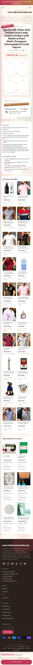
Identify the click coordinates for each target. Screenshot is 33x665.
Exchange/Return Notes (9, 156)
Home (2, 17)
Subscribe (8, 632)
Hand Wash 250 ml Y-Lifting (9, 196)
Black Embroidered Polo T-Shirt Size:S (8, 298)
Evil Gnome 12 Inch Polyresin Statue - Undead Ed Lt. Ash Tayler (8, 397)
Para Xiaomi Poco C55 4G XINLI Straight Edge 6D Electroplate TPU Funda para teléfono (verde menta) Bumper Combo (23, 518)
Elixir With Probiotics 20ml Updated (23, 323)
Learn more (25, 658)
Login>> (9, 469)
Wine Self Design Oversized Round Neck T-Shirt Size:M (9, 272)
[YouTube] (12, 563)
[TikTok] (16, 563)
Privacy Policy (6, 609)
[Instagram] (8, 563)
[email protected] (16, 167)
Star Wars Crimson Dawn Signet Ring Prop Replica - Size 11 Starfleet (23, 372)
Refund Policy (6, 606)
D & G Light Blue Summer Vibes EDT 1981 (22, 272)
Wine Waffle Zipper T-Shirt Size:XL (9, 348)
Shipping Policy (6, 615)
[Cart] (30, 8)
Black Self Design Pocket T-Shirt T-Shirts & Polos (23, 247)
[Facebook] (4, 563)
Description (6, 125)
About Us (4, 588)
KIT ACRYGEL (7, 456)
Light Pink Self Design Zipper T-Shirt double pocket (23, 298)
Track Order (5, 598)
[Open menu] (3, 8)
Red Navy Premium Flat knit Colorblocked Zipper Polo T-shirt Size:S (23, 222)
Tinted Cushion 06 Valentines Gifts (22, 397)
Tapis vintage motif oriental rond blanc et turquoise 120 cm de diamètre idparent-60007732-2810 (9, 518)
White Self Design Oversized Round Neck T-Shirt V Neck (9, 247)
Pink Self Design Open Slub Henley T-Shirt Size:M (23, 196)
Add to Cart (16, 662)
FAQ (3, 595)
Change (25, 109)
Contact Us (5, 592)
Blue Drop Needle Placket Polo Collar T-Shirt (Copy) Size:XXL (9, 422)
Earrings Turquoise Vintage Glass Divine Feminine (23, 487)
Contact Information (7, 618)
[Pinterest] (25, 563)
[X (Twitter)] (21, 563)
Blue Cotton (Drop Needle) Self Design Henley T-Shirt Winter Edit (9, 222)
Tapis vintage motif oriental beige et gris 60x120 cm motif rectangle (9, 487)
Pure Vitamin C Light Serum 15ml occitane (9, 372)
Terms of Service (7, 612)
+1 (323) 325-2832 (7, 576)
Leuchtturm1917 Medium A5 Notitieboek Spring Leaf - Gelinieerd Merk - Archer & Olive (23, 456)
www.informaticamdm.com (20, 11)
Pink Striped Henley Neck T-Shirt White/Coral (8, 323)
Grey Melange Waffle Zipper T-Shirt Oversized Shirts (23, 348)
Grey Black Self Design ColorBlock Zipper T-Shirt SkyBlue (23, 422)
